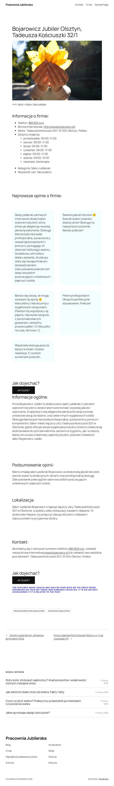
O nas (89, 4)
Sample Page (101, 4)
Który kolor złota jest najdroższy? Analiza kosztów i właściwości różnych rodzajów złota (46, 682)
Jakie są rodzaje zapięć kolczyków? (28, 712)
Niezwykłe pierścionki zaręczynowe (29, 610)
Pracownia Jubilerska (19, 5)
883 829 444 (36, 123)
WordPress (103, 779)
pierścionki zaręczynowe (59, 610)
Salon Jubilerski (39, 104)
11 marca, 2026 (104, 681)
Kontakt (79, 4)
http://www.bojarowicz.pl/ (59, 127)
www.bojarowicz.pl (56, 552)
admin (20, 104)
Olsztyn (29, 104)
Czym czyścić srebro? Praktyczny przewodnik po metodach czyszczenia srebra (43, 702)
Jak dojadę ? (23, 390)
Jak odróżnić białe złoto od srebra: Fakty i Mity (35, 692)
